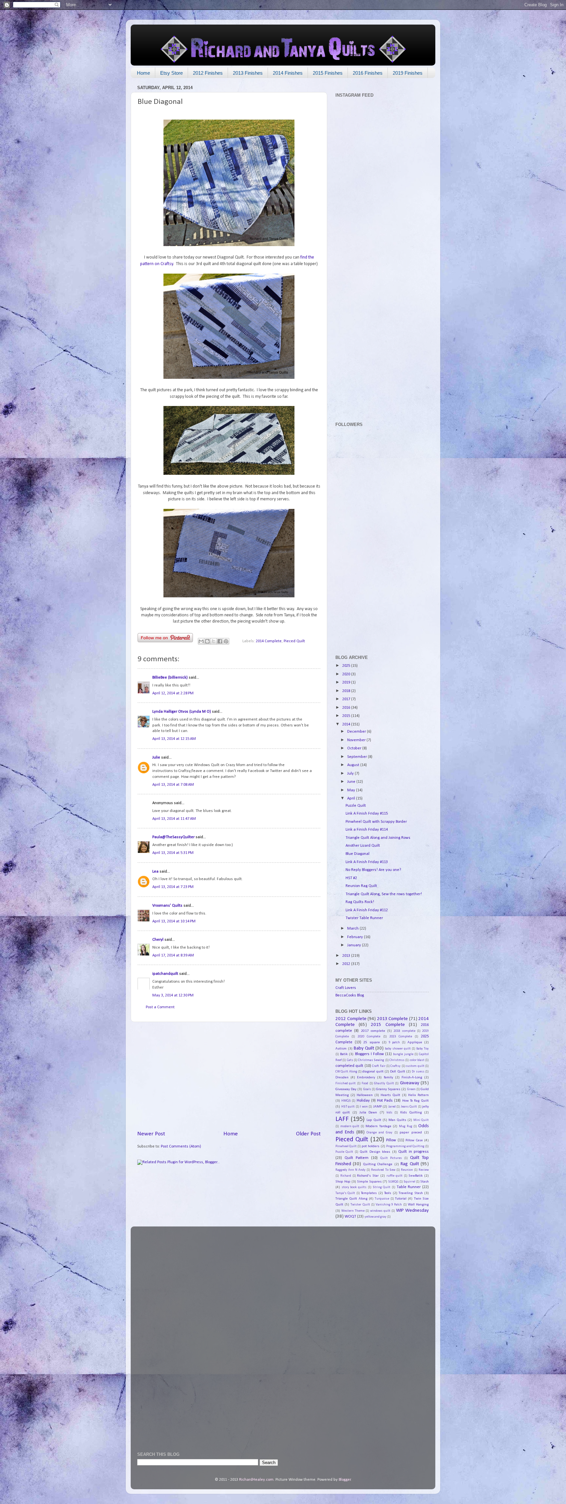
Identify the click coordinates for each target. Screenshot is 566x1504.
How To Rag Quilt (415, 1101)
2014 (346, 724)
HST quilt (348, 1107)
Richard (345, 1176)
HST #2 (351, 878)
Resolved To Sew (383, 1170)
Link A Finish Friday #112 (367, 910)
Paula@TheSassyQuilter (173, 837)
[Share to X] (213, 641)
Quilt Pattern (356, 1158)
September (357, 757)
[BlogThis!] (207, 641)
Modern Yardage (378, 1126)
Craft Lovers (345, 988)
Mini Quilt (421, 1120)
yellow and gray (376, 1217)
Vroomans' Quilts (167, 906)
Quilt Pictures (391, 1158)
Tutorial (400, 1199)
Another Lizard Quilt (363, 846)
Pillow (391, 1140)
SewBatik (415, 1176)
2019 (346, 683)
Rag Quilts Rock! (360, 902)
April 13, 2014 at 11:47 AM (174, 819)
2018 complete (404, 1031)
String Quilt (382, 1187)
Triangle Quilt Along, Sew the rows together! (384, 894)
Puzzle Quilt (356, 806)
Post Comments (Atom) (181, 1146)
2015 (346, 716)
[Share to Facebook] (220, 641)
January (354, 945)
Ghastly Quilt (384, 1083)
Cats (350, 1060)
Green (411, 1089)
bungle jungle (403, 1054)
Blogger (345, 1480)
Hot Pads (385, 1101)
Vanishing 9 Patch (389, 1204)
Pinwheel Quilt (346, 1146)
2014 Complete (269, 641)
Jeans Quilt (409, 1107)
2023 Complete (400, 1036)
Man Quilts (397, 1120)
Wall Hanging (418, 1204)
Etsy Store (171, 73)
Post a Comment (160, 1007)
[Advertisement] (229, 1076)
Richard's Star (368, 1176)
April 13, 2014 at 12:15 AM (174, 739)
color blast (417, 1060)
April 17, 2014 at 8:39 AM (173, 955)
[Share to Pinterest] (226, 641)
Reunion (407, 1170)
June (351, 782)
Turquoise (382, 1199)
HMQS (346, 1101)
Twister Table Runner (364, 918)
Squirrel (409, 1182)
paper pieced (411, 1132)
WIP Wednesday (412, 1210)
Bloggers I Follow (369, 1054)
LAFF (342, 1119)
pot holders (370, 1146)
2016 (346, 708)
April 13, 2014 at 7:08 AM (173, 785)
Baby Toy (422, 1049)
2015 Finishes (328, 73)
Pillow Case (414, 1140)
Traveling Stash (411, 1193)
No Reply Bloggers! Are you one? (373, 870)
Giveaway (409, 1083)
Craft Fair (378, 1066)
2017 (346, 699)
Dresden (342, 1077)
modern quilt (350, 1126)
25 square (371, 1042)
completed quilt (349, 1066)
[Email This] (201, 641)
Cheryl (157, 940)
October (354, 748)
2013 (346, 956)
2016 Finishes (368, 73)
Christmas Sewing (371, 1060)
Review (424, 1170)
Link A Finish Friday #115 (367, 814)
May (351, 790)
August (353, 765)
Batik (344, 1054)
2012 (346, 964)
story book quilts (354, 1187)
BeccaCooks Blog (349, 995)
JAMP (377, 1107)
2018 (346, 691)
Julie (156, 758)
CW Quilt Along (346, 1071)
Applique (414, 1042)
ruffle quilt (395, 1176)
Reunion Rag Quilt (361, 886)
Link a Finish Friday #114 (367, 830)
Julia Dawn (368, 1112)
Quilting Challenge (377, 1164)
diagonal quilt (372, 1071)
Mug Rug (405, 1126)
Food (365, 1083)
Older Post (308, 1134)
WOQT (350, 1217)
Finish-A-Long (412, 1077)
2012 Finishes (208, 73)
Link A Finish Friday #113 (367, 862)
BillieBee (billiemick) (170, 678)
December (357, 732)
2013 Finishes (248, 73)
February (355, 937)
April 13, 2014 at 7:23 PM (173, 887)
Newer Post (151, 1134)
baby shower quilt (398, 1049)
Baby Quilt (364, 1048)
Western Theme (353, 1211)
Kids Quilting (411, 1112)
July (351, 774)
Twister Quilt (360, 1204)
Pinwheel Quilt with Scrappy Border (376, 822)
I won (364, 1107)
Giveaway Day (345, 1089)
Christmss (397, 1060)
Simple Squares (369, 1182)
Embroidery (366, 1077)
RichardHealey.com (256, 1480)
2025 (346, 666)
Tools (387, 1193)
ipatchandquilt (165, 974)
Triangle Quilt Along (351, 1199)
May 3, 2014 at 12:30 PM (173, 995)
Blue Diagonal (357, 854)
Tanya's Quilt (345, 1193)
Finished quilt (345, 1083)
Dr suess (418, 1071)
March (353, 929)
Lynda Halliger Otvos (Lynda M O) (181, 712)
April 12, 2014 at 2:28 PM (173, 693)
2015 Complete (388, 1024)
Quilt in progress (413, 1152)
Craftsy (395, 1066)
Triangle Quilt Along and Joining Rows (378, 838)
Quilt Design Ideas (375, 1152)
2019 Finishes (408, 73)
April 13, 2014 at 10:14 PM (174, 921)
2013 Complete (392, 1018)
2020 (346, 674)
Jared (392, 1107)
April (351, 798)
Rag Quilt (410, 1164)
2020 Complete (369, 1036)
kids (389, 1112)
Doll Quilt (397, 1071)
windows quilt (380, 1211)
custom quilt (415, 1066)
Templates (369, 1193)
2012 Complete (351, 1018)
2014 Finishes (288, 73)
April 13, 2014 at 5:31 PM (173, 853)
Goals (367, 1089)
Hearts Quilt (390, 1095)
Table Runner (409, 1187)
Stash (424, 1182)
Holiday (363, 1101)
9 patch (394, 1042)
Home (143, 73)
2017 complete (373, 1031)
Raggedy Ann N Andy (350, 1170)
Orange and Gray (379, 1132)
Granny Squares (388, 1089)
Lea (155, 872)
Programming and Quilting (405, 1146)
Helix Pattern (418, 1095)
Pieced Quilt (294, 641)
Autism (341, 1049)
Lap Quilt (374, 1120)
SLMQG (393, 1182)
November (357, 740)
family (388, 1077)
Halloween (365, 1095)
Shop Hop (342, 1182)
